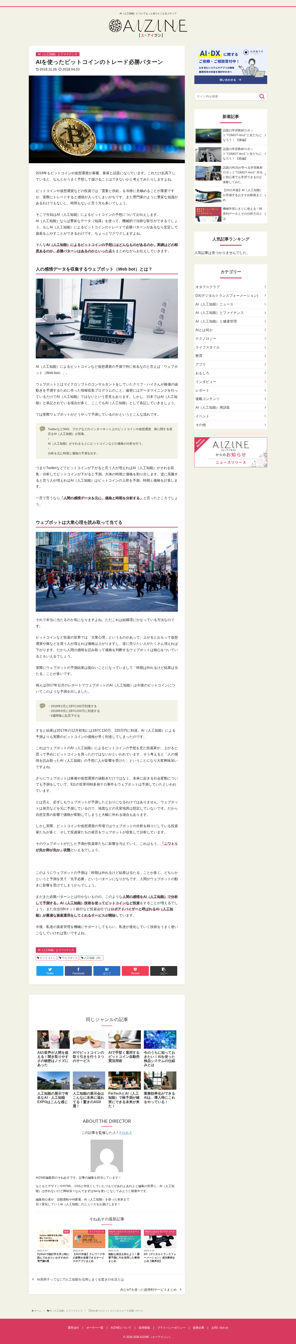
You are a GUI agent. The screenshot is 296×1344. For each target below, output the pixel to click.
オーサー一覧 (94, 1327)
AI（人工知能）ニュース (214, 304)
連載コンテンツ (207, 399)
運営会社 (73, 1327)
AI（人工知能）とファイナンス (56, 950)
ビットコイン (47, 957)
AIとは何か (204, 330)
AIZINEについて (121, 1327)
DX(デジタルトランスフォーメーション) (226, 295)
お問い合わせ (219, 1327)
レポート (202, 390)
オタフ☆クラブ (207, 287)
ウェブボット (69, 957)
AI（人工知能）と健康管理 (216, 321)
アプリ (200, 364)
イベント (202, 416)
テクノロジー (205, 338)
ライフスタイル (207, 347)
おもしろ (202, 373)
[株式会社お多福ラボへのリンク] (230, 80)
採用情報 (144, 1327)
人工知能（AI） (92, 957)
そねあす (125, 1132)
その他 (200, 425)
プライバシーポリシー (171, 1327)
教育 (198, 356)
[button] (262, 96)
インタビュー (205, 382)
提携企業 (198, 1327)
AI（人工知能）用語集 (212, 407)
